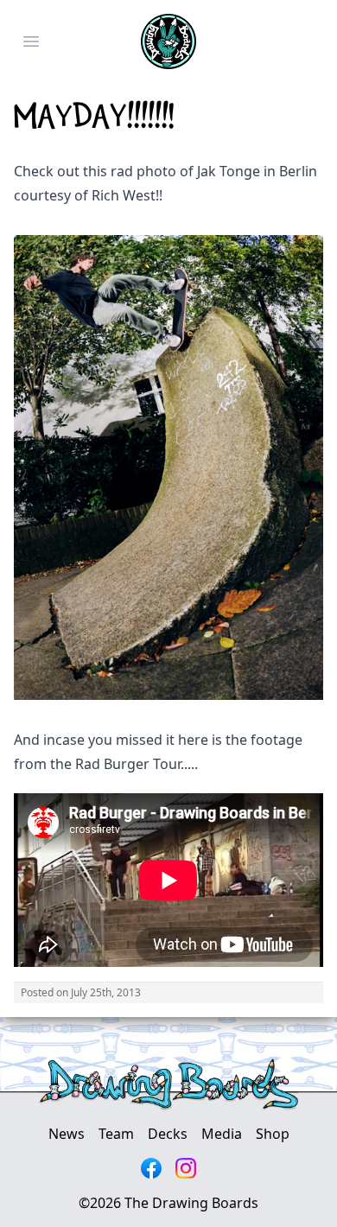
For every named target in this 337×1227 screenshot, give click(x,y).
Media (221, 1133)
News (66, 1133)
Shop (272, 1133)
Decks (168, 1133)
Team (116, 1133)
